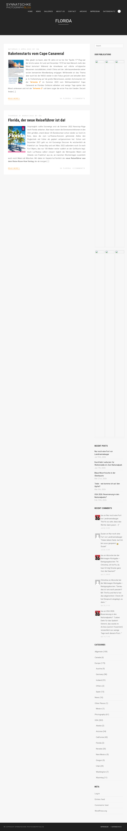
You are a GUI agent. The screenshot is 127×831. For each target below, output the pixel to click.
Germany (99, 674)
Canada (98, 657)
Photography (100, 714)
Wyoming (100, 777)
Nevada (99, 749)
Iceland (99, 680)
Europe (97, 663)
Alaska (98, 726)
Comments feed (101, 805)
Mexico (99, 709)
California (100, 737)
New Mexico (101, 754)
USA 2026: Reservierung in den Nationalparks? (109, 614)
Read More (14, 98)
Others (99, 686)
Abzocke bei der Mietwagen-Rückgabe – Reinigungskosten (110, 558)
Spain (98, 692)
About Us (60, 11)
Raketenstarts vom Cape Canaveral (36, 53)
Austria (99, 669)
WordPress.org (101, 811)
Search (119, 11)
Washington (101, 772)
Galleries (48, 11)
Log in (97, 793)
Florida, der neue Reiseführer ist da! (36, 120)
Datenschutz (109, 11)
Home (30, 11)
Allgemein (99, 652)
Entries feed (100, 799)
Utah (98, 766)
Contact (72, 11)
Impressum (95, 11)
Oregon (99, 760)
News (38, 11)
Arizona (99, 731)
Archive (83, 11)
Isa (37, 49)
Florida (67, 98)
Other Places (100, 703)
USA (96, 720)
